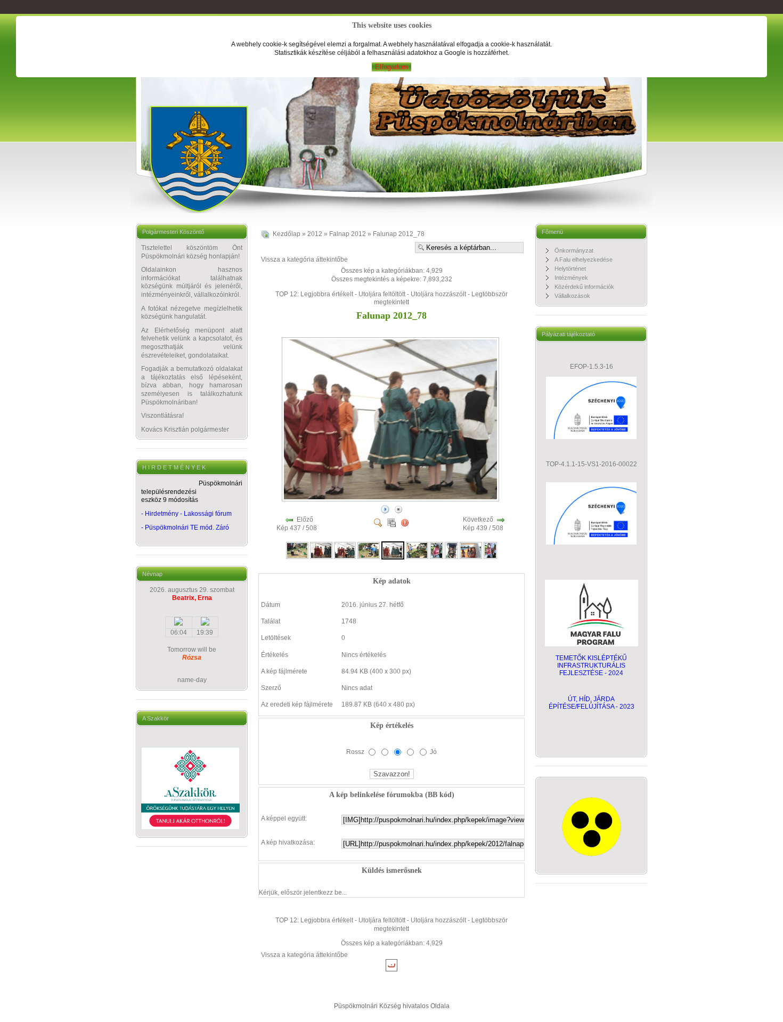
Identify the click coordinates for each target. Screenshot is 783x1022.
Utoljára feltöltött (381, 294)
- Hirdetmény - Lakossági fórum (186, 513)
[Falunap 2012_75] (321, 550)
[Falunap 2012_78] (391, 498)
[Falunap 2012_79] (417, 550)
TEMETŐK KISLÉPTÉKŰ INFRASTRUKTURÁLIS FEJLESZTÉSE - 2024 (591, 665)
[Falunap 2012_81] (451, 550)
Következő (478, 519)
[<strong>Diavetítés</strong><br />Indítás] (385, 509)
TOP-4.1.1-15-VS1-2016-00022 (591, 464)
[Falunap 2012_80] (436, 550)
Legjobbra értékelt (326, 294)
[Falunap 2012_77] (368, 550)
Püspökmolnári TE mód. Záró (187, 527)
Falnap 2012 (347, 234)
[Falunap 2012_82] (471, 550)
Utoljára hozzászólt (438, 294)
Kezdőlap (286, 234)
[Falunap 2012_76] (345, 550)
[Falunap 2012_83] (490, 550)
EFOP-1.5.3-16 (591, 366)
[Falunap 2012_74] (297, 550)
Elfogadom (391, 67)
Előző (305, 519)
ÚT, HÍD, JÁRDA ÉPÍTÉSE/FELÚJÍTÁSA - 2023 (591, 702)
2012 (314, 234)
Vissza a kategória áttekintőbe (304, 259)
